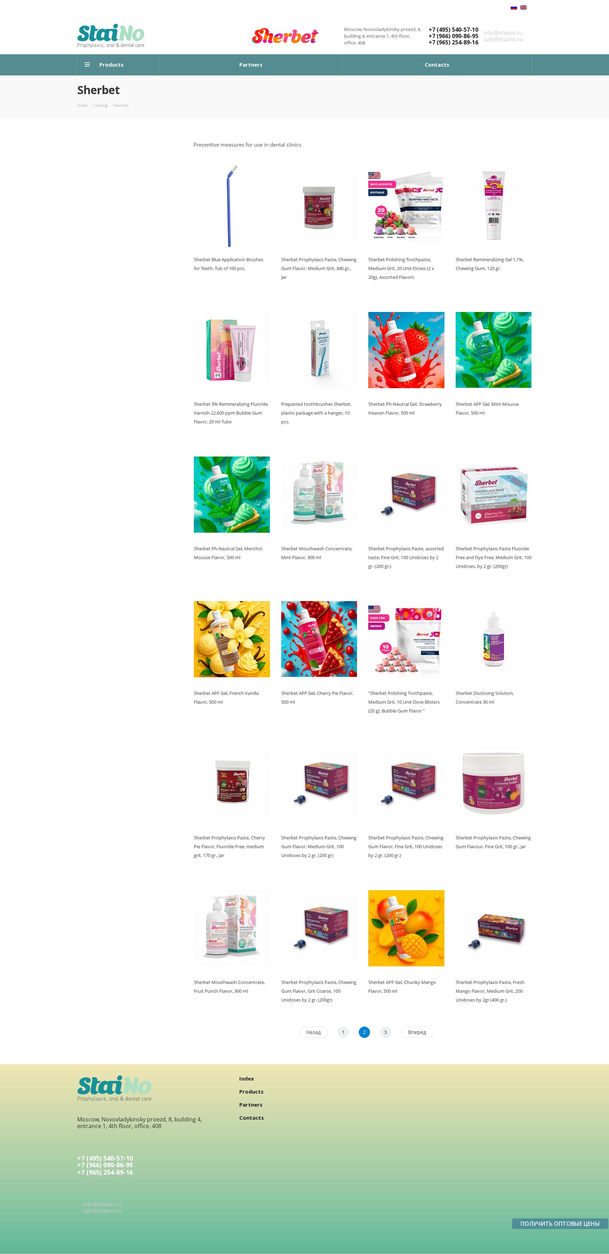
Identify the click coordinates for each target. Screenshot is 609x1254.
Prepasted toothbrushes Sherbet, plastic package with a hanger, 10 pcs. (316, 413)
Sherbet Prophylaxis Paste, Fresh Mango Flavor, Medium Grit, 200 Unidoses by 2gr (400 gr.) (490, 991)
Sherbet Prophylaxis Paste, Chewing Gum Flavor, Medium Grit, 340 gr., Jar (318, 268)
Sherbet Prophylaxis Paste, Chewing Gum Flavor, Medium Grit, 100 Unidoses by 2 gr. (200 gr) (318, 846)
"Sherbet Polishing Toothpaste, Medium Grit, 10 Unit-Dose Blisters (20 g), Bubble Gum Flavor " (404, 702)
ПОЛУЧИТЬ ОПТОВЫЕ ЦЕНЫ (560, 1224)
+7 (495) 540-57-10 (453, 29)
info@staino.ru (503, 33)
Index (246, 1078)
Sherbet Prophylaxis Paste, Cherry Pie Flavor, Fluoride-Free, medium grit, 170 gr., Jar (229, 846)
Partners (251, 1104)
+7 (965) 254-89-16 (453, 42)
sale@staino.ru (503, 39)
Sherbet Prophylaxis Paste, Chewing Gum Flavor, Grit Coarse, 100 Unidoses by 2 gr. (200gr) (318, 991)
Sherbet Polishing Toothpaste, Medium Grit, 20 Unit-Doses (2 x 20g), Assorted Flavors (401, 268)
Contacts (251, 1117)
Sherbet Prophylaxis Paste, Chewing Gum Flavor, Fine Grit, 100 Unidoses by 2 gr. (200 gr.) (405, 846)
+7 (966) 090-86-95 (453, 36)
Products (251, 1091)
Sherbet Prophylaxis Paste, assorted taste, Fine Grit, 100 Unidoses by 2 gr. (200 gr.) (406, 557)
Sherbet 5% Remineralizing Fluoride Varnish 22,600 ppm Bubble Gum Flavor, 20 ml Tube (231, 413)
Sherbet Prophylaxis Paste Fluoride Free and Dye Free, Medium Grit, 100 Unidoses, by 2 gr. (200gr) (493, 557)
